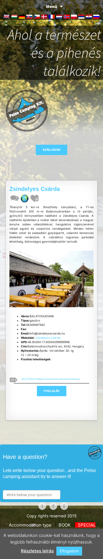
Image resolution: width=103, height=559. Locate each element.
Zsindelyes (73, 379)
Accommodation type (30, 525)
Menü (51, 6)
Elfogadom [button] (69, 551)
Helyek (63, 379)
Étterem (45, 379)
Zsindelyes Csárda (47, 337)
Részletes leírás (37, 551)
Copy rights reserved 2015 (52, 515)
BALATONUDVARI (31, 379)
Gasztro (54, 379)
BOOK (65, 525)
